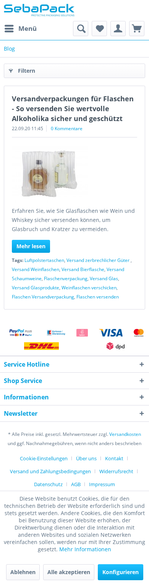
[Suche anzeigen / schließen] (80, 28)
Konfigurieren (120, 572)
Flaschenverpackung (65, 278)
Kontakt (114, 458)
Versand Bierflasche (83, 269)
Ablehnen (23, 572)
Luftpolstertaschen (44, 260)
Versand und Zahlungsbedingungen (50, 471)
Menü (27, 28)
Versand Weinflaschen (35, 269)
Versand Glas (104, 278)
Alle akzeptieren (68, 572)
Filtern (26, 70)
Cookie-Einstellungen (44, 458)
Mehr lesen (30, 246)
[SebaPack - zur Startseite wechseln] (39, 10)
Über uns (86, 458)
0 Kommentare (67, 128)
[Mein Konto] (118, 28)
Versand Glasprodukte (35, 287)
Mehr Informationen (85, 549)
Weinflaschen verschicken (89, 287)
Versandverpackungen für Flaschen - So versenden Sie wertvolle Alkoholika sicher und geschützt (73, 108)
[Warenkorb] (136, 28)
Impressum (102, 484)
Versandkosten (125, 434)
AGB (76, 484)
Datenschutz (48, 484)
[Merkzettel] (99, 28)
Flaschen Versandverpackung (43, 297)
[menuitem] (20, 28)
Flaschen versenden (97, 297)
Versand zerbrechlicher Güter (98, 260)
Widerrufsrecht (116, 471)
